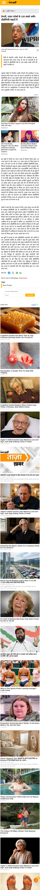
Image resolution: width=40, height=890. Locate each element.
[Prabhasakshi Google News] (38, 50)
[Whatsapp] (16, 274)
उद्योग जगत (10, 11)
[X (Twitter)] (36, 35)
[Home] (4, 11)
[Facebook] (36, 31)
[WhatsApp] (36, 39)
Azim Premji (7, 285)
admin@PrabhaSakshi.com (10, 49)
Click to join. (23, 278)
